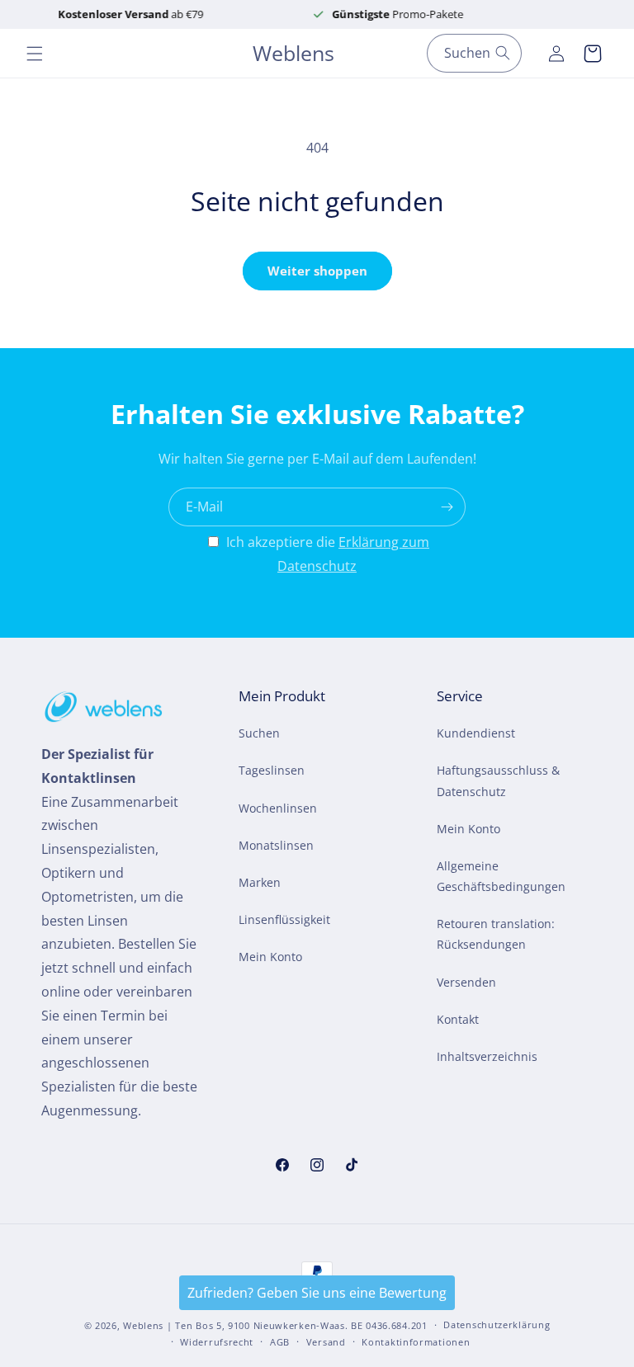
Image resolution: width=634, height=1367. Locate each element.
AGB (280, 1342)
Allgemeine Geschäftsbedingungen (501, 876)
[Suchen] (503, 53)
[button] (35, 53)
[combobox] (474, 53)
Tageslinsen (272, 770)
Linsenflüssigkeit (284, 919)
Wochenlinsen (278, 808)
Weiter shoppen (317, 270)
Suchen (259, 733)
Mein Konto (270, 956)
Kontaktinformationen (416, 1342)
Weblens (143, 1325)
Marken (260, 882)
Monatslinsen (276, 845)
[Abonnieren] (446, 507)
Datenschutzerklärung (496, 1324)
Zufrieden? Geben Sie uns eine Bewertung (317, 1293)
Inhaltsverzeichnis (487, 1056)
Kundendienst (476, 733)
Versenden (466, 982)
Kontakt (458, 1019)
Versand (326, 1342)
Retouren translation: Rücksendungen (496, 934)
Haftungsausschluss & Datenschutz (498, 780)
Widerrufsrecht (216, 1342)
